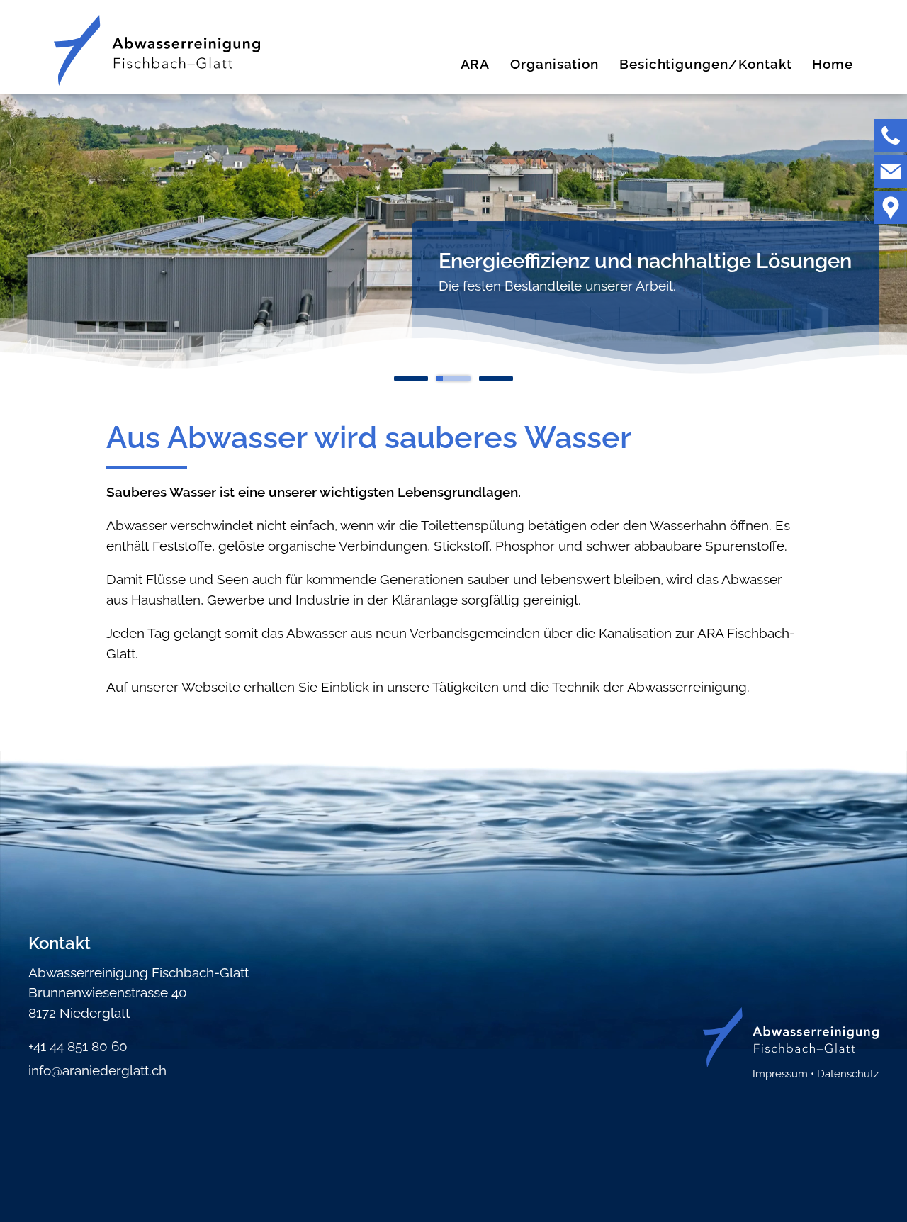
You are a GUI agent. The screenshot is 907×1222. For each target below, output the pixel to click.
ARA (475, 64)
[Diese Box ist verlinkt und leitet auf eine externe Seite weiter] (890, 207)
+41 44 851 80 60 (78, 1046)
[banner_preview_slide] (411, 381)
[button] (890, 135)
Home (832, 64)
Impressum (780, 1073)
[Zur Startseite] (157, 50)
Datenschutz (848, 1073)
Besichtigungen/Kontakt (705, 64)
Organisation (554, 64)
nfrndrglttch (99, 1070)
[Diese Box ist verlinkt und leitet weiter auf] (890, 135)
